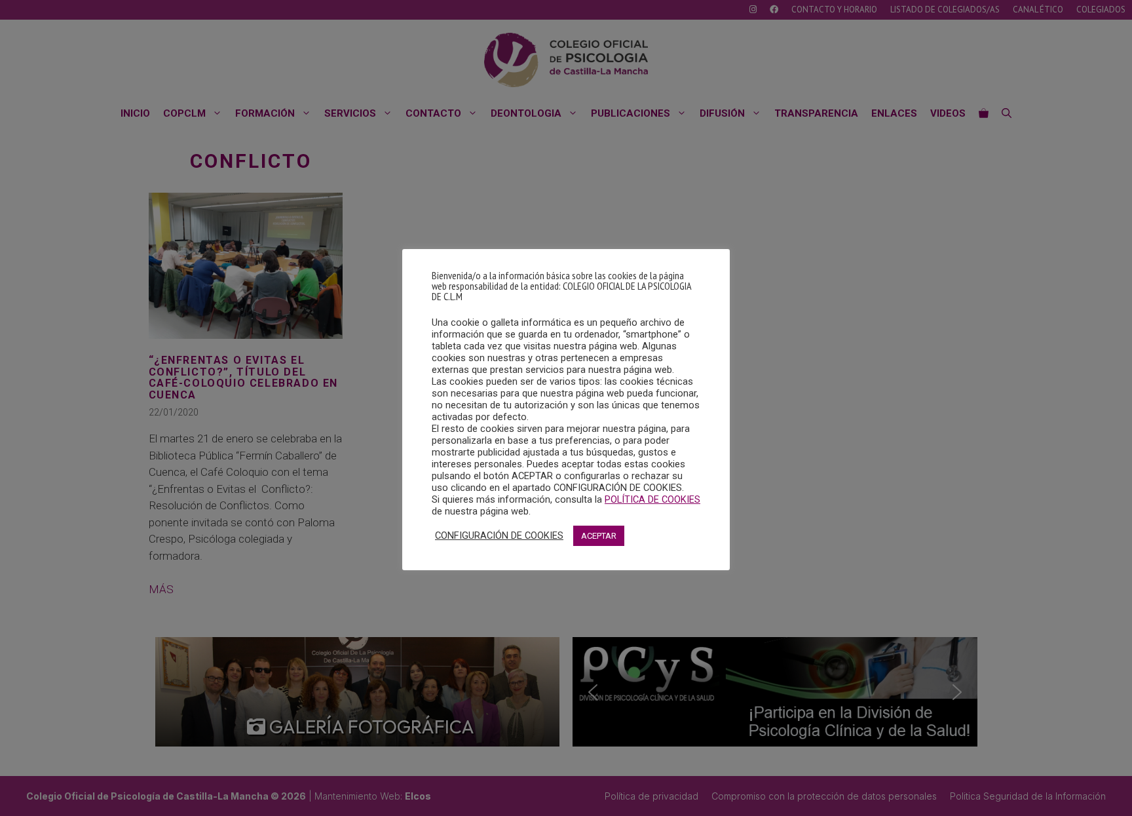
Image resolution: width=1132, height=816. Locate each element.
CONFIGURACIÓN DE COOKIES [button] (499, 535)
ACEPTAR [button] (598, 536)
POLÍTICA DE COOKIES (652, 499)
